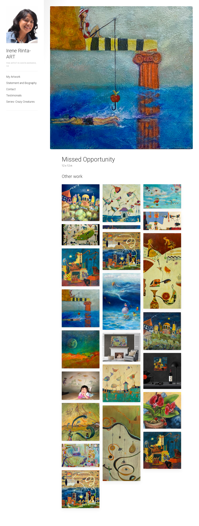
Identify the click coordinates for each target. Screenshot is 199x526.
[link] (22, 24)
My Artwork (13, 76)
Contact (11, 89)
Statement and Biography (21, 83)
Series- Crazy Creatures (20, 101)
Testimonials (14, 95)
